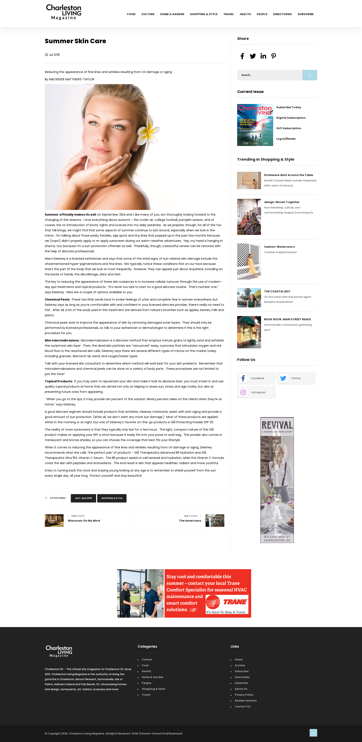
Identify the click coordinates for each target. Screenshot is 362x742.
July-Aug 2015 (83, 498)
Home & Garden (172, 14)
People (262, 14)
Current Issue (250, 91)
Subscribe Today (288, 107)
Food (131, 14)
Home (239, 659)
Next (320, 481)
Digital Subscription (291, 118)
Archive (240, 665)
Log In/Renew (286, 139)
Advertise (241, 683)
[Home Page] (64, 7)
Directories (282, 14)
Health (245, 14)
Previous (228, 481)
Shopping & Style (203, 14)
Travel (228, 14)
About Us (241, 689)
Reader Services (246, 700)
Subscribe (306, 14)
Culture (147, 14)
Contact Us (242, 706)
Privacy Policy (244, 694)
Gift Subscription (288, 128)
